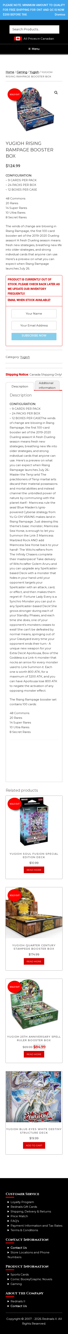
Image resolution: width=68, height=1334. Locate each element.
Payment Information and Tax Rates (36, 1225)
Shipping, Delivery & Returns (31, 1211)
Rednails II (18, 1301)
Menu (35, 49)
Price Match (19, 1216)
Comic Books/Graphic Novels (31, 1279)
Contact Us (19, 1247)
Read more (34, 869)
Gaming (22, 72)
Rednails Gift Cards (24, 1207)
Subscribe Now (34, 335)
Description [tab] (20, 386)
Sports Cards (20, 1274)
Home (10, 72)
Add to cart (34, 1145)
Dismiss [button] (60, 14)
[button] (56, 92)
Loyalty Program (22, 1202)
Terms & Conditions (24, 1230)
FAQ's (15, 1221)
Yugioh (34, 72)
